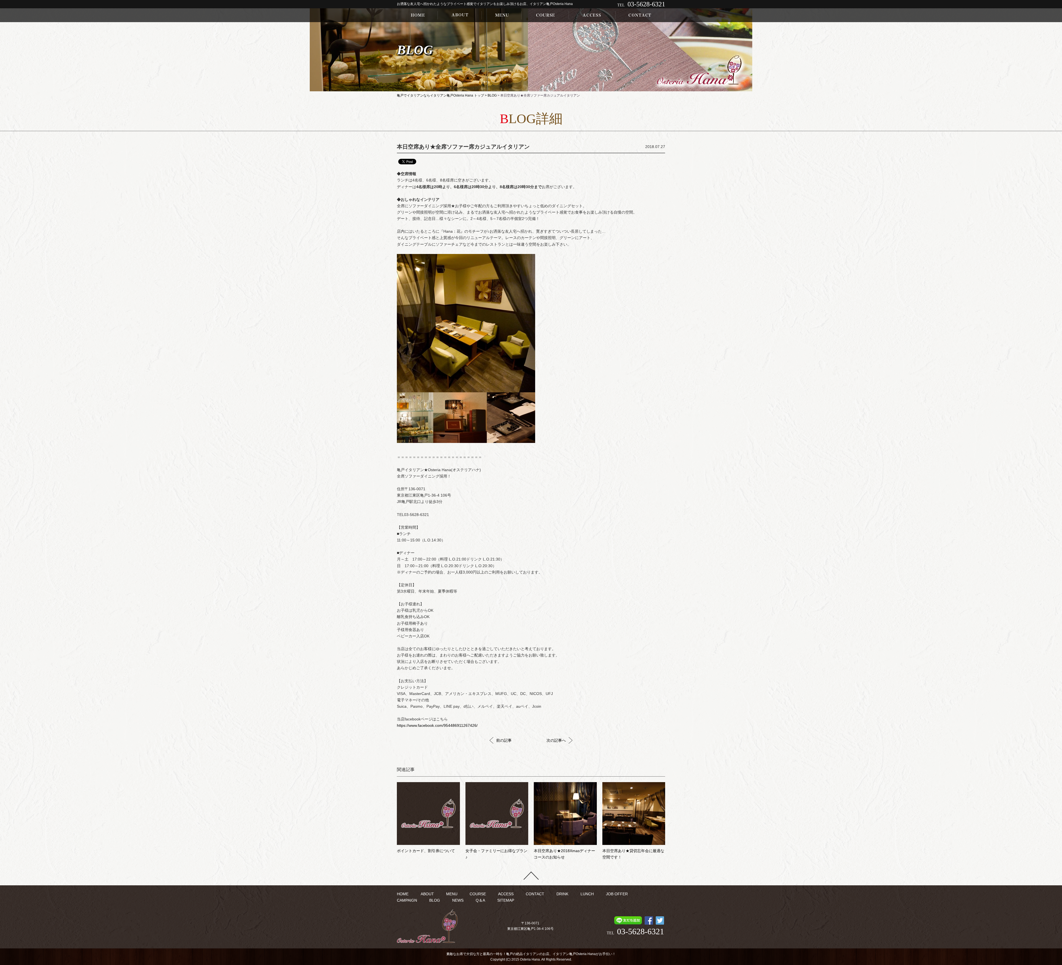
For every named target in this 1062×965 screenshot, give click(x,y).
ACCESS (506, 894)
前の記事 (504, 740)
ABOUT (427, 894)
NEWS (458, 900)
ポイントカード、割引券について (426, 851)
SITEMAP (505, 900)
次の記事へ (556, 740)
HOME (402, 894)
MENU (451, 894)
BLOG (492, 95)
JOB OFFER (617, 894)
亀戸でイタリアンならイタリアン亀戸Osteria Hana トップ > (442, 95)
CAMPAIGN (407, 900)
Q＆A (480, 900)
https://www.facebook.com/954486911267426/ (437, 725)
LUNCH (587, 894)
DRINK (562, 894)
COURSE (478, 894)
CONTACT (535, 894)
